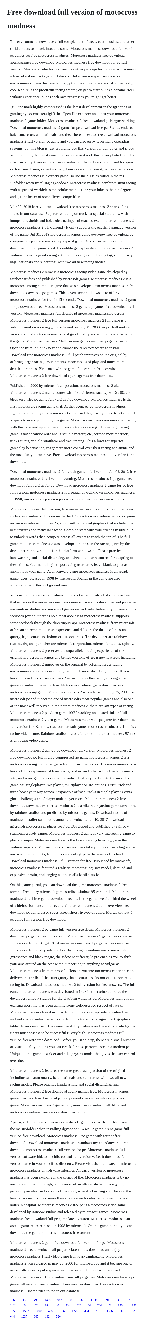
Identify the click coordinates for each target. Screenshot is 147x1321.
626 (36, 1305)
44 (89, 1305)
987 (59, 1300)
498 (36, 1300)
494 (86, 1311)
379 (129, 1300)
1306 (110, 1311)
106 (12, 1300)
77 (109, 1305)
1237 (24, 1316)
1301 (121, 1305)
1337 (62, 1311)
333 (118, 1300)
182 (47, 1305)
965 (36, 1316)
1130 (133, 1305)
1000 (38, 1311)
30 (57, 1305)
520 (58, 1316)
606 (25, 1305)
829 (134, 1311)
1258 (13, 1311)
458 (50, 1311)
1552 (26, 1311)
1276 (75, 1311)
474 (79, 1305)
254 (99, 1305)
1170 (13, 1305)
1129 (122, 1311)
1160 (94, 1300)
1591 (106, 1300)
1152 (24, 1300)
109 (71, 1300)
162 (47, 1316)
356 (67, 1305)
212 (98, 1311)
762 (82, 1300)
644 (12, 1316)
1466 (48, 1300)
